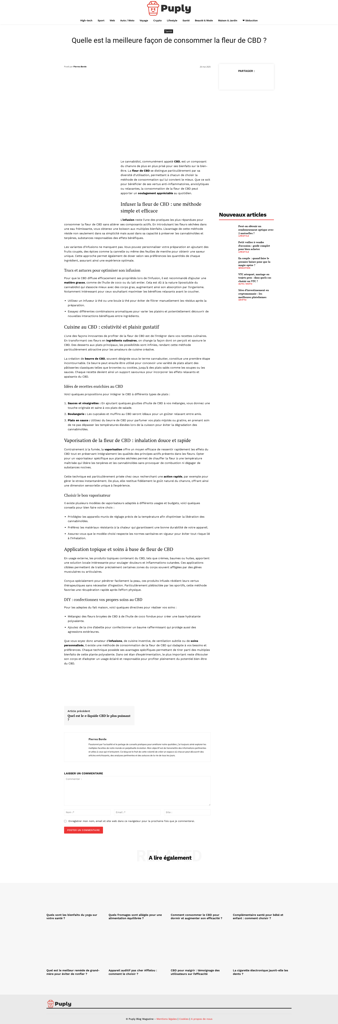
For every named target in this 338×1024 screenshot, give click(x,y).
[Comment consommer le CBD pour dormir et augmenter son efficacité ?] (200, 889)
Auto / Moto (245, 284)
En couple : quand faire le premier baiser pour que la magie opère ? (254, 262)
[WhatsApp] (254, 79)
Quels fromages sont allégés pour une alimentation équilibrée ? (135, 916)
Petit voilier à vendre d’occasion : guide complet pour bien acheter (254, 245)
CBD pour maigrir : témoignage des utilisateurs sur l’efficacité (195, 972)
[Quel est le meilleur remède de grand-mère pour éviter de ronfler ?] (75, 945)
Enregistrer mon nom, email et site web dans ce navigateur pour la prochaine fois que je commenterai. (131, 821)
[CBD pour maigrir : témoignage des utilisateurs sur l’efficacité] (200, 945)
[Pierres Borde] (76, 747)
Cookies (184, 1018)
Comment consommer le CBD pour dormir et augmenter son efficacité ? (196, 916)
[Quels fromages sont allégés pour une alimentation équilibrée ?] (138, 889)
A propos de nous (201, 1018)
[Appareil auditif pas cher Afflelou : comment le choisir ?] (138, 945)
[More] (262, 79)
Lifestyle (243, 236)
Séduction (244, 268)
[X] (238, 79)
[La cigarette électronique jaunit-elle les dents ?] (262, 945)
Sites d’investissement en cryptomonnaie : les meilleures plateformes (253, 293)
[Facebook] (230, 79)
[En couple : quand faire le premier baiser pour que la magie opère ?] (227, 262)
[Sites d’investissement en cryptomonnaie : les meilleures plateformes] (227, 294)
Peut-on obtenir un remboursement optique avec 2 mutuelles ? (256, 229)
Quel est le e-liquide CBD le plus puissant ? (99, 717)
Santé (168, 31)
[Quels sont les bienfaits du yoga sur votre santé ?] (75, 889)
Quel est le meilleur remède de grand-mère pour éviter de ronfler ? (72, 972)
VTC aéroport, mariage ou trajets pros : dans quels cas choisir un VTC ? (254, 278)
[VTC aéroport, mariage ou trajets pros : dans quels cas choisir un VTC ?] (227, 278)
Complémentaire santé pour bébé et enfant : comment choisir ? (258, 916)
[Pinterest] (246, 79)
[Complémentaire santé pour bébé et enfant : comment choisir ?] (262, 889)
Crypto (242, 300)
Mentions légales (167, 1018)
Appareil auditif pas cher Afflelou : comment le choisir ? (133, 972)
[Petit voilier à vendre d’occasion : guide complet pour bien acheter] (227, 246)
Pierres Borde (80, 66)
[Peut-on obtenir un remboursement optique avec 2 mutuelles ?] (227, 230)
